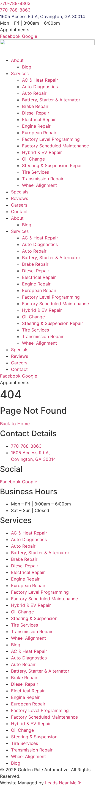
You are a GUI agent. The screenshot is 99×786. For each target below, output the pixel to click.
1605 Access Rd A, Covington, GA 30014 (42, 16)
